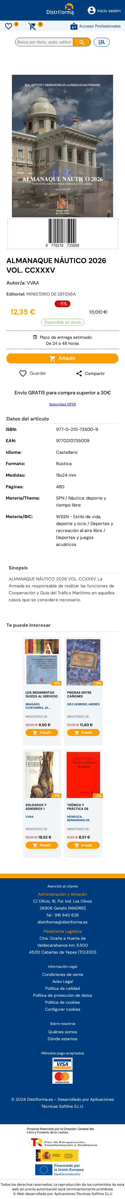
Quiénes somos (62, 1031)
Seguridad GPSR (62, 404)
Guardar (36, 373)
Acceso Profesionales (100, 26)
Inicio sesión (109, 10)
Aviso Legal (62, 981)
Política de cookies (62, 1002)
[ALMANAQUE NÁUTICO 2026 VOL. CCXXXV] (62, 146)
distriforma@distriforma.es (63, 922)
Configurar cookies (62, 1009)
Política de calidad (62, 988)
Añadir (66, 358)
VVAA (33, 283)
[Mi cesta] (32, 26)
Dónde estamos (62, 1038)
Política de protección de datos (62, 995)
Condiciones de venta (62, 974)
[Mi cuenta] (74, 26)
